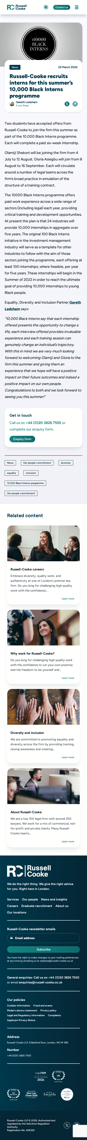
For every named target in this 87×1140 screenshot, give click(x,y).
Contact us (61, 7)
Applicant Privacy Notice (21, 1020)
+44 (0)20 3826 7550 (63, 977)
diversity (66, 462)
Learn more (68, 598)
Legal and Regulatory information (26, 1015)
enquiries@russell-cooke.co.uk (40, 982)
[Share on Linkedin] (75, 103)
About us (61, 906)
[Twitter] (67, 1125)
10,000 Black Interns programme (25, 483)
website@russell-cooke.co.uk (56, 960)
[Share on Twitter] (67, 103)
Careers (12, 906)
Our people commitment (37, 462)
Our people (30, 899)
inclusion (31, 473)
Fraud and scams (42, 1005)
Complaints (54, 1015)
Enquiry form (22, 439)
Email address (25, 938)
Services (13, 899)
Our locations (16, 912)
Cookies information (18, 1005)
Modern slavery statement (22, 1010)
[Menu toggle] (76, 7)
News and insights (54, 899)
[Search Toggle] (46, 7)
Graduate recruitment (36, 906)
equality (11, 473)
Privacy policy (48, 1010)
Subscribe (43, 949)
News (10, 462)
